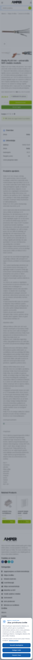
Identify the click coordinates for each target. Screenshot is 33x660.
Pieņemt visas (16, 655)
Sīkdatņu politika (13, 640)
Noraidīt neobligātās (16, 645)
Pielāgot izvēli (16, 650)
